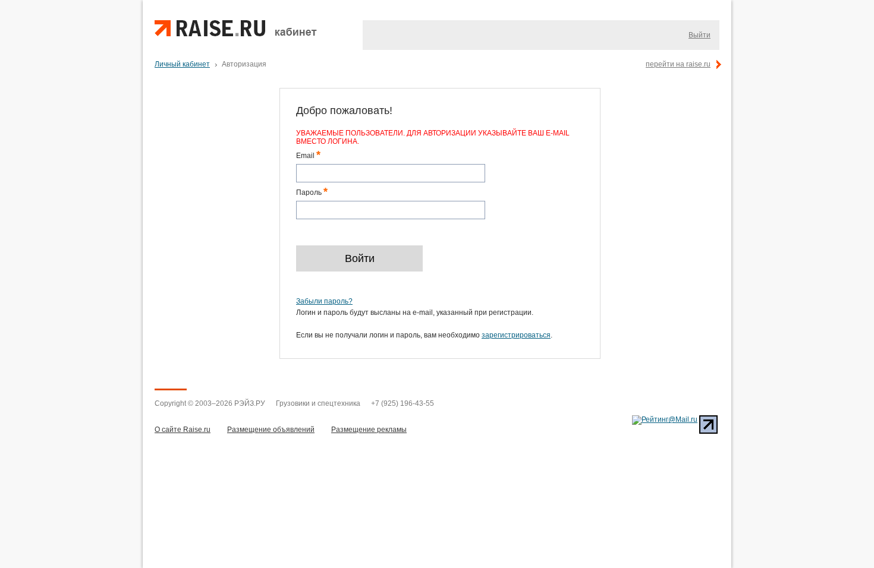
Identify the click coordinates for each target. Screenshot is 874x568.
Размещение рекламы (369, 429)
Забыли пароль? (324, 301)
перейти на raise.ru (678, 64)
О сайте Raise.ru (182, 429)
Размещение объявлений (271, 429)
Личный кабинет (182, 64)
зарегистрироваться (516, 335)
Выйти (699, 35)
